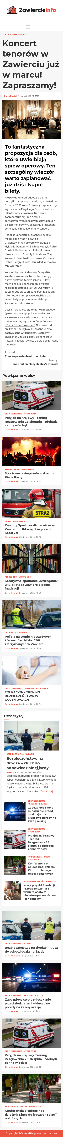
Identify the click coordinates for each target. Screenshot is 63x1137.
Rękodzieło (11, 577)
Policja (9, 633)
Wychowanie (34, 860)
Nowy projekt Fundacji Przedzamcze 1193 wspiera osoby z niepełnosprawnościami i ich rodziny (12, 890)
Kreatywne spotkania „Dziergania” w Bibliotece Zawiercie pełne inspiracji (31, 558)
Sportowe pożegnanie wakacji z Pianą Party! (31, 451)
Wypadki (30, 754)
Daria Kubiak (11, 96)
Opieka (47, 857)
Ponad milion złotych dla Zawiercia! (34, 362)
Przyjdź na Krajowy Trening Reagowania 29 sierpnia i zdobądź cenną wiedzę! (31, 395)
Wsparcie (51, 881)
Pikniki (8, 469)
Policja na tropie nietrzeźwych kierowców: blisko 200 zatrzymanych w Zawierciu (31, 614)
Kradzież (33, 804)
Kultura (7, 35)
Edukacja (29, 688)
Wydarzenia (19, 35)
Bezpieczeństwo (13, 414)
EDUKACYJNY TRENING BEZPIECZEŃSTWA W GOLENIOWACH (31, 670)
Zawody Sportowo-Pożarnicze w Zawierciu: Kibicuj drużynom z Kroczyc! (31, 503)
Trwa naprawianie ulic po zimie (25, 354)
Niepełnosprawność (34, 881)
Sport (17, 469)
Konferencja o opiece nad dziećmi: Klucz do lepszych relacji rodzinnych (15, 865)
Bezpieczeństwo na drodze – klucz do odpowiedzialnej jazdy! (31, 736)
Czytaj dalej (47, 791)
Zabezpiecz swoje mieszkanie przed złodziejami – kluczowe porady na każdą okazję (15, 811)
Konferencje (35, 857)
